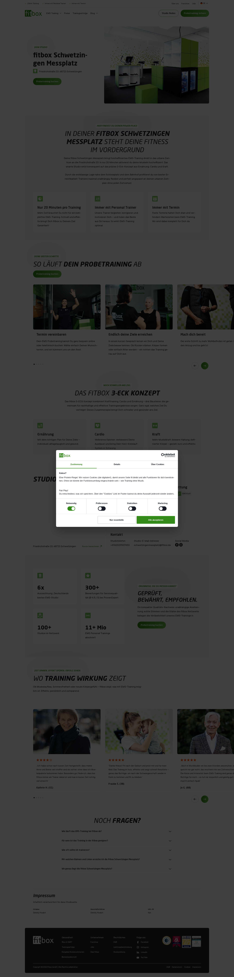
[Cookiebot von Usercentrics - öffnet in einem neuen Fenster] (163, 455)
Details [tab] (117, 464)
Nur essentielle (117, 520)
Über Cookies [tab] (157, 464)
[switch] (102, 508)
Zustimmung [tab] (76, 464)
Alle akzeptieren (155, 520)
